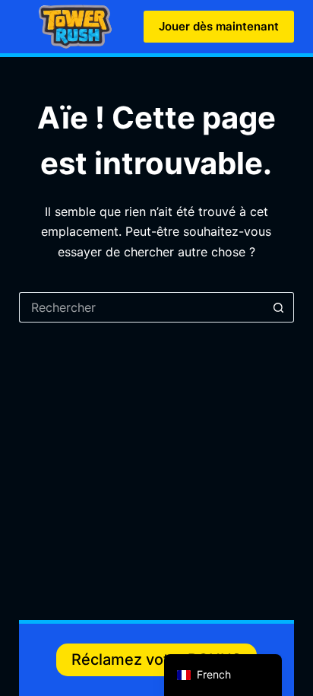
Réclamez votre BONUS (156, 659)
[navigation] (223, 675)
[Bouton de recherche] (279, 307)
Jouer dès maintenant (219, 26)
